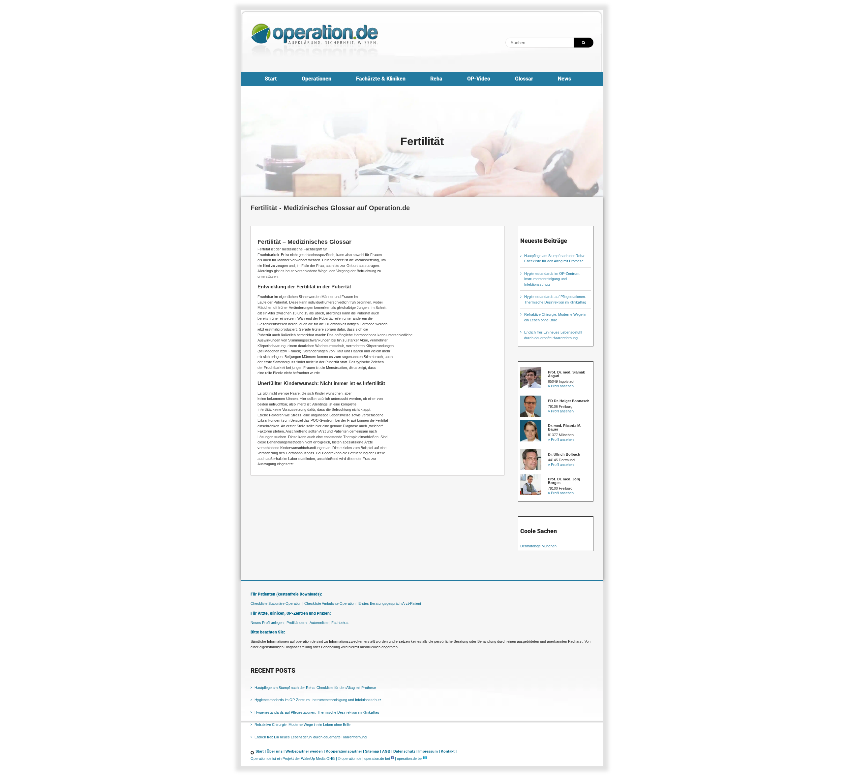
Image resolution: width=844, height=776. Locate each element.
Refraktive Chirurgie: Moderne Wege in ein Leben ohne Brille (302, 725)
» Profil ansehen (561, 386)
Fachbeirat (339, 623)
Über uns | (276, 751)
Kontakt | (449, 751)
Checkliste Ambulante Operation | (330, 603)
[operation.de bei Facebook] (392, 758)
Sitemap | (373, 751)
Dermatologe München (538, 546)
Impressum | (429, 751)
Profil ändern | (297, 623)
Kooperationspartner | (345, 751)
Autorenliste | (320, 623)
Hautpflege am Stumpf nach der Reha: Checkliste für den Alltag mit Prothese (315, 688)
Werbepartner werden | (305, 751)
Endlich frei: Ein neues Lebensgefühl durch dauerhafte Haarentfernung (311, 737)
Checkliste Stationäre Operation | (277, 603)
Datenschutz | (405, 751)
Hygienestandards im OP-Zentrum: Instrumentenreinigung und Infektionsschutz (552, 279)
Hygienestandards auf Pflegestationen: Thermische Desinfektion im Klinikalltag (317, 712)
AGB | (387, 751)
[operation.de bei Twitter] (425, 758)
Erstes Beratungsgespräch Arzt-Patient (389, 603)
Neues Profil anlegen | (268, 623)
